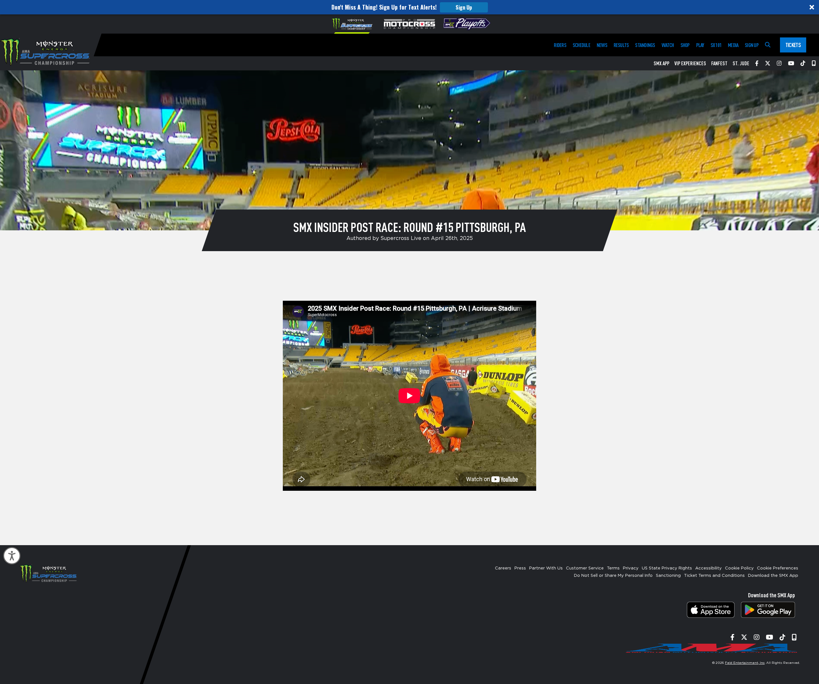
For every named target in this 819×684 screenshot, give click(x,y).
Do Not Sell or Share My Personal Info (613, 576)
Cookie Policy (739, 568)
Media (733, 45)
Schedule (581, 45)
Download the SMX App (773, 576)
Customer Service (585, 568)
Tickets (793, 45)
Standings (645, 45)
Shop (685, 45)
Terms (613, 568)
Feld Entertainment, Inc (745, 662)
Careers (503, 568)
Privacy (631, 568)
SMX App (661, 63)
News (602, 45)
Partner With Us (546, 568)
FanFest (719, 63)
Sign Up (464, 7)
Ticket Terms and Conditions (714, 576)
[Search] (767, 45)
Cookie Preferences (777, 568)
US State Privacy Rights (667, 568)
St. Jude (741, 63)
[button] (409, 7)
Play (700, 45)
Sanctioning (668, 576)
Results (621, 45)
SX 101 (716, 45)
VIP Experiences (690, 63)
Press (520, 568)
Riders (560, 45)
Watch (668, 45)
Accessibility (708, 568)
